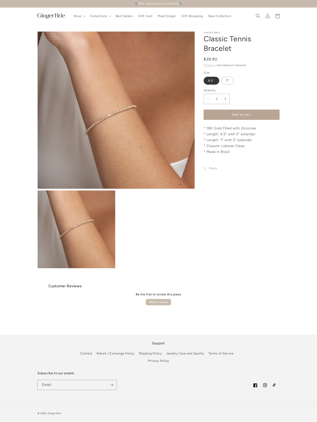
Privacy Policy (158, 361)
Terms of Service (221, 353)
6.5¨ (211, 80)
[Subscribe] (111, 385)
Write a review (158, 302)
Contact (86, 353)
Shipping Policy (150, 353)
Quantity (210, 90)
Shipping (209, 65)
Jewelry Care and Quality (185, 353)
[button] (79, 16)
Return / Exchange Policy (115, 353)
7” (227, 80)
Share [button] (213, 168)
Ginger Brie (54, 413)
